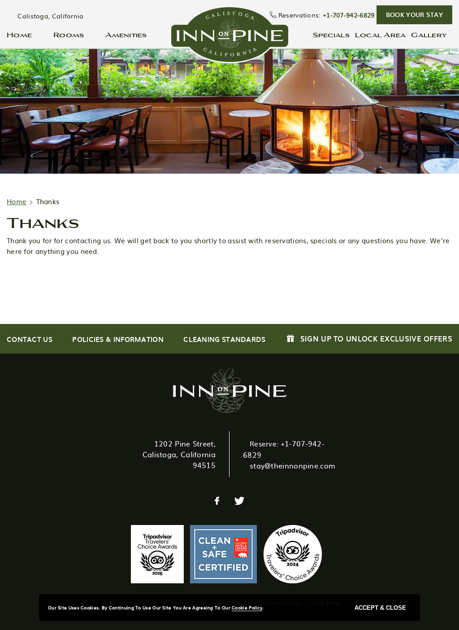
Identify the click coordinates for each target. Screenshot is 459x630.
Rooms (68, 34)
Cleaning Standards (224, 339)
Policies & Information (118, 339)
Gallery (429, 34)
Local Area (380, 34)
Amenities (126, 34)
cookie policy (247, 607)
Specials (331, 34)
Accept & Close (380, 607)
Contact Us (29, 339)
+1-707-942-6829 (349, 14)
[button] (414, 14)
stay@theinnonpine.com (292, 465)
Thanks (43, 222)
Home (19, 34)
